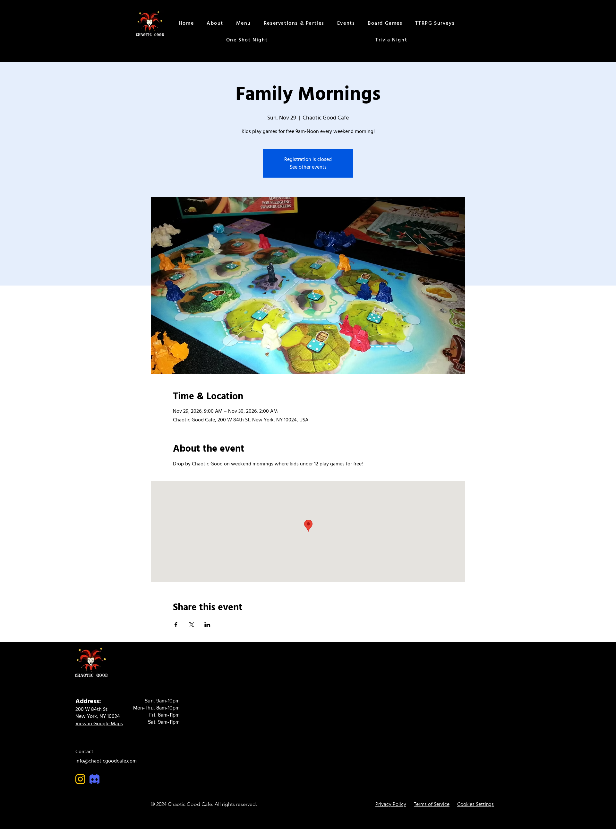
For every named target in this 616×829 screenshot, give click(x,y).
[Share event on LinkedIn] (207, 624)
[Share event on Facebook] (176, 624)
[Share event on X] (192, 624)
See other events (308, 167)
